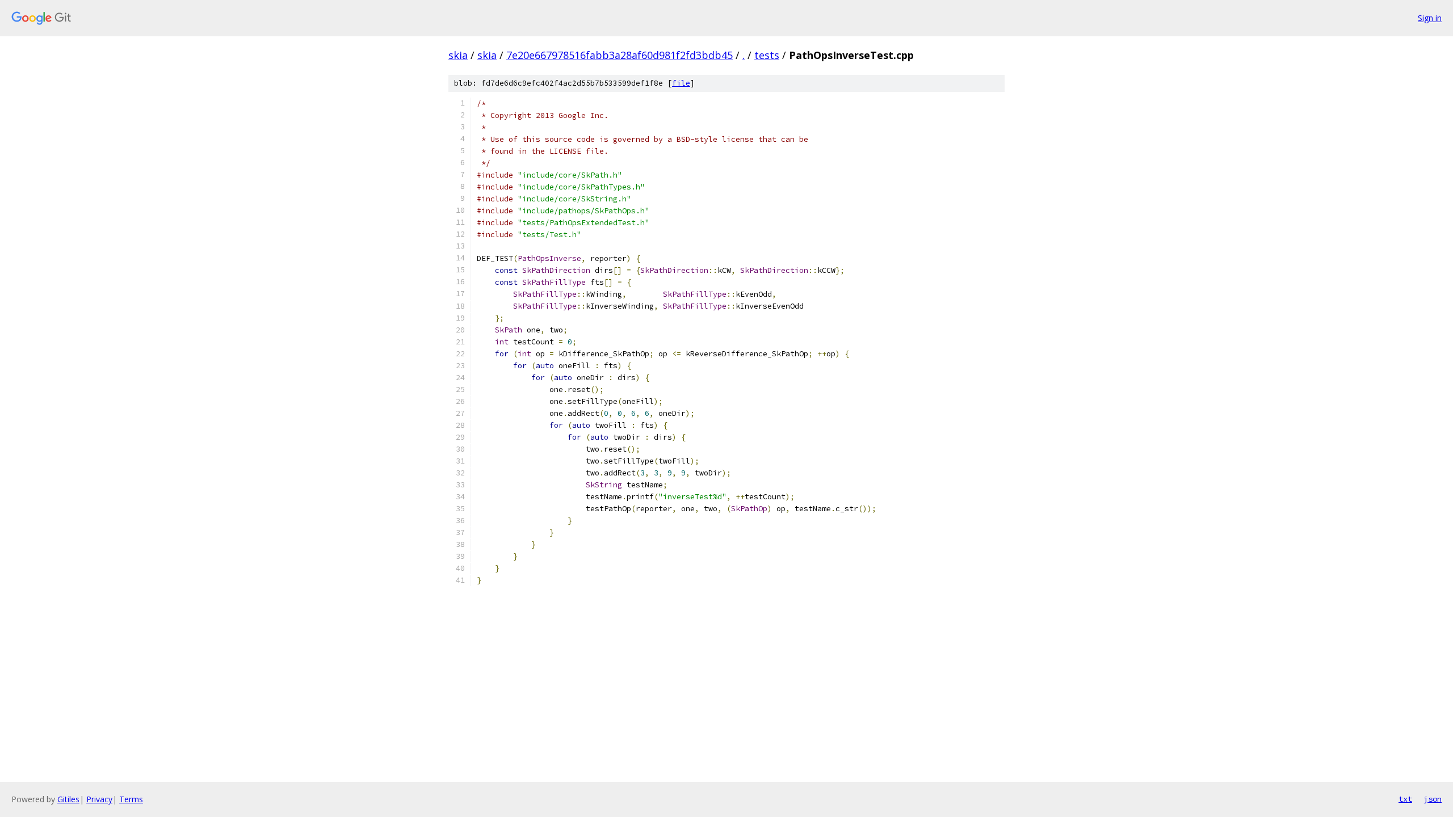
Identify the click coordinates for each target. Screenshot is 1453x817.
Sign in (1430, 17)
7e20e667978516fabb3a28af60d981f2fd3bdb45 (619, 55)
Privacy (99, 799)
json (1432, 799)
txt (1405, 799)
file (681, 83)
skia (458, 55)
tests (766, 55)
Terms (131, 799)
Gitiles (68, 799)
